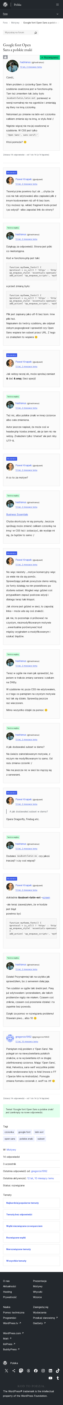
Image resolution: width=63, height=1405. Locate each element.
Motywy (15, 22)
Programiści (9, 1317)
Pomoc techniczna (13, 1312)
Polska (14, 1363)
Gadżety (39, 1323)
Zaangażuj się (40, 1307)
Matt (7, 1338)
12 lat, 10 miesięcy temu (26, 1041)
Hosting (7, 1291)
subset (41, 1138)
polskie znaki (26, 1138)
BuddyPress (11, 1349)
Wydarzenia (39, 1312)
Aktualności (9, 1286)
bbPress (9, 1344)
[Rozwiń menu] (58, 4)
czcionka (9, 1132)
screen (46, 897)
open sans (10, 1138)
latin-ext (39, 1132)
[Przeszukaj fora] (36, 32)
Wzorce (37, 1297)
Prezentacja (39, 1280)
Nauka (6, 1307)
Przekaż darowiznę (45, 1317)
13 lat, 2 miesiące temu (31, 67)
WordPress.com (13, 1333)
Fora (5, 13)
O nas (6, 1280)
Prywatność (10, 1297)
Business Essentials (17, 514)
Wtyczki (37, 1291)
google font (24, 1132)
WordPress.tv (12, 1323)
